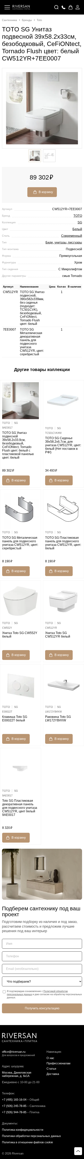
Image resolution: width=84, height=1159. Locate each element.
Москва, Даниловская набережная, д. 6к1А (16, 1074)
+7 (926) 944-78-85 (14, 1112)
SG (80, 222)
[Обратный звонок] (63, 7)
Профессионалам (58, 1063)
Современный (71, 235)
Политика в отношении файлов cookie (27, 1142)
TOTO (77, 215)
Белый (77, 229)
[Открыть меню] (7, 7)
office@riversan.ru (13, 1051)
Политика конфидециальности (22, 1129)
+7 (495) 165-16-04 (14, 1099)
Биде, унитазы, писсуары (64, 242)
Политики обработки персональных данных (31, 1136)
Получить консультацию (42, 1008)
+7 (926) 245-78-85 (14, 1106)
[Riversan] (21, 7)
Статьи (51, 1068)
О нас (50, 1058)
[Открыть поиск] (56, 7)
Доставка (52, 1074)
